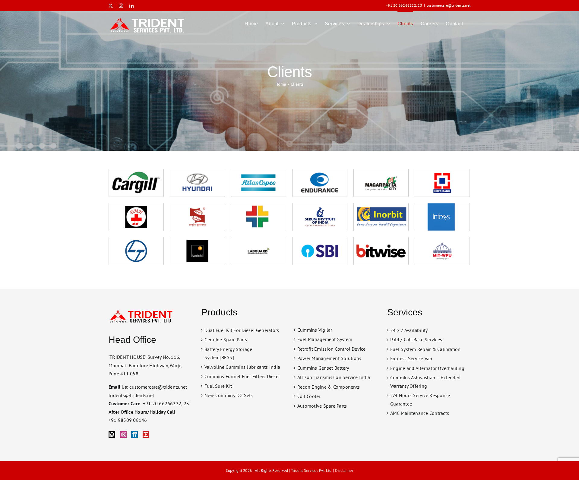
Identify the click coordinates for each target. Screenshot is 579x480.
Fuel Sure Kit (218, 386)
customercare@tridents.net (448, 5)
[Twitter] (112, 434)
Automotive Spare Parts (322, 406)
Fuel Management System (324, 339)
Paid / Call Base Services (416, 339)
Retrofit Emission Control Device (331, 349)
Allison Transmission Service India (333, 377)
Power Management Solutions (329, 358)
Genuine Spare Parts (225, 339)
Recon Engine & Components (328, 387)
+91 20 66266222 (401, 5)
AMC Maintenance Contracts (419, 413)
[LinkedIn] (134, 434)
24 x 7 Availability (409, 330)
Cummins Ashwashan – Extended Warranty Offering (425, 381)
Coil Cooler (309, 396)
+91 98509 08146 (128, 420)
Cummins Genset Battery (323, 368)
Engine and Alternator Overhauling (427, 368)
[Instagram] (123, 434)
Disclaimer (344, 470)
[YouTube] (146, 434)
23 (420, 5)
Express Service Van (411, 358)
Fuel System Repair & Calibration (425, 349)
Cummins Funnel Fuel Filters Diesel (242, 376)
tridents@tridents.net (131, 395)
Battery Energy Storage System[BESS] (228, 353)
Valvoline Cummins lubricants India (242, 367)
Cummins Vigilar (314, 330)
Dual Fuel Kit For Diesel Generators (241, 330)
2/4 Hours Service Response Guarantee (420, 399)
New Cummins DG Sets (228, 395)
